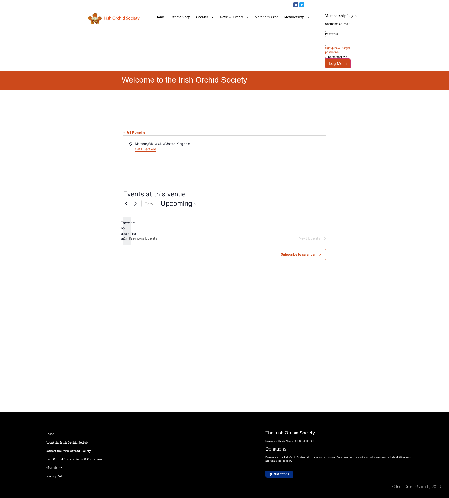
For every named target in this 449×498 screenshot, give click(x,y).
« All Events (134, 132)
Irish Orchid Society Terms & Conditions (74, 459)
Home (160, 17)
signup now (332, 48)
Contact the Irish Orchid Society (68, 451)
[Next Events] (135, 203)
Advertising (54, 468)
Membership (294, 17)
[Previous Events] (126, 203)
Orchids (202, 17)
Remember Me (337, 56)
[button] (279, 474)
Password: (332, 34)
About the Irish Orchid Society (67, 442)
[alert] (127, 231)
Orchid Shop (180, 17)
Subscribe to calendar (298, 254)
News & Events (231, 17)
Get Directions (145, 149)
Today (149, 203)
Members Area (266, 17)
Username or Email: (337, 23)
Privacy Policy (56, 476)
